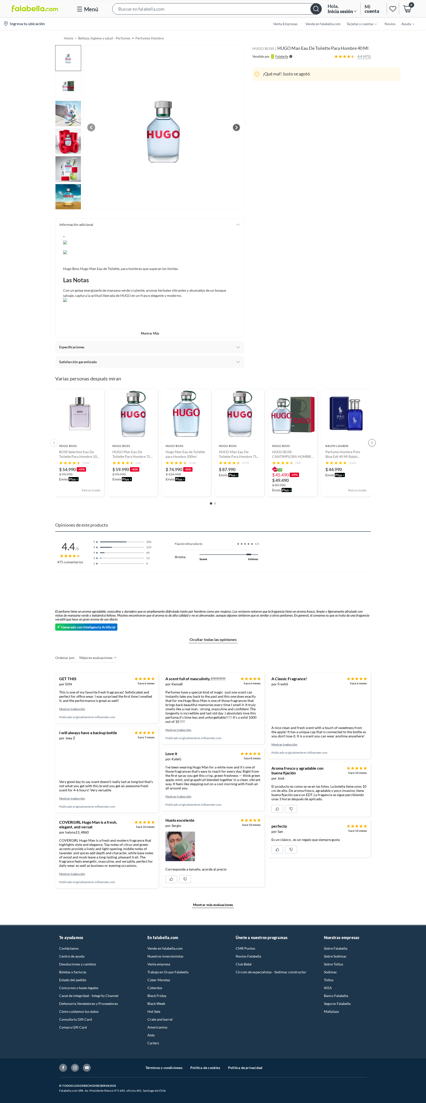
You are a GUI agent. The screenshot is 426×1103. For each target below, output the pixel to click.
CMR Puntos (245, 948)
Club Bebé (243, 964)
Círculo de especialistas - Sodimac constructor (271, 972)
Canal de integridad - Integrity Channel (88, 996)
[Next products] (372, 442)
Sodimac (330, 972)
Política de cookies (205, 1068)
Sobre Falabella (335, 948)
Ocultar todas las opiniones (213, 639)
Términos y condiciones (163, 1068)
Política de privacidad (245, 1068)
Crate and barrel (160, 1019)
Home (68, 38)
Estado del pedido (72, 980)
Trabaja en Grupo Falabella (167, 972)
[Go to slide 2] (215, 503)
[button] (217, 8)
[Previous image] (91, 127)
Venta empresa (158, 964)
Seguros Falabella (337, 1003)
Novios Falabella (248, 956)
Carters (153, 1043)
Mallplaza (331, 1011)
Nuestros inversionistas (165, 956)
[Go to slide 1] (211, 503)
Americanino (157, 1027)
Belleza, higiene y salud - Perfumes (104, 38)
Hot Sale (153, 1011)
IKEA (328, 988)
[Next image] (236, 127)
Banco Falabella (336, 996)
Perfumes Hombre (149, 38)
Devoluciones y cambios (77, 964)
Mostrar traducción (72, 709)
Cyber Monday (158, 980)
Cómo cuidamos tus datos (79, 1011)
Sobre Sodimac (335, 956)
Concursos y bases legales (78, 988)
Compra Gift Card (73, 1027)
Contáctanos (69, 948)
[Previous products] (54, 442)
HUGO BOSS (263, 48)
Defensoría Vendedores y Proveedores (88, 1003)
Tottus (329, 980)
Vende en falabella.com (165, 948)
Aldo (151, 1035)
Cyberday (154, 988)
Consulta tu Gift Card (75, 1019)
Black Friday (156, 996)
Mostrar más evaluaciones (213, 905)
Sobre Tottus (333, 964)
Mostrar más (150, 333)
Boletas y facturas (72, 972)
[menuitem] (359, 24)
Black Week (156, 1003)
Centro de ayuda (71, 956)
